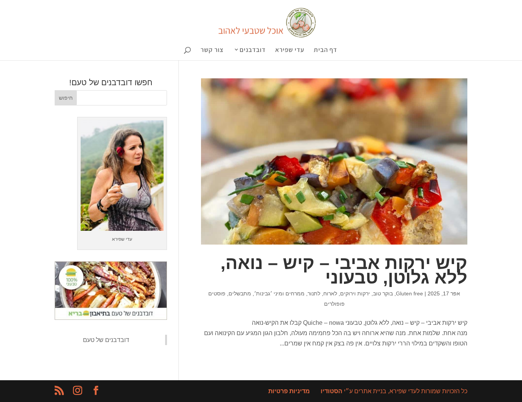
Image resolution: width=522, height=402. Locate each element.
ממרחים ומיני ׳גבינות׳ (279, 293)
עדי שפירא (289, 50)
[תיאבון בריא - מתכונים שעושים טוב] (111, 317)
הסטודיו (331, 391)
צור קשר (212, 50)
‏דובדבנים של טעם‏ (106, 340)
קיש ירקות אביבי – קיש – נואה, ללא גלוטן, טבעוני (343, 270)
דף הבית (325, 50)
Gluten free (409, 293)
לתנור (314, 293)
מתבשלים (240, 293)
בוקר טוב (383, 293)
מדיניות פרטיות (289, 391)
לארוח (330, 293)
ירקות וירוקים (355, 293)
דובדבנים (253, 50)
